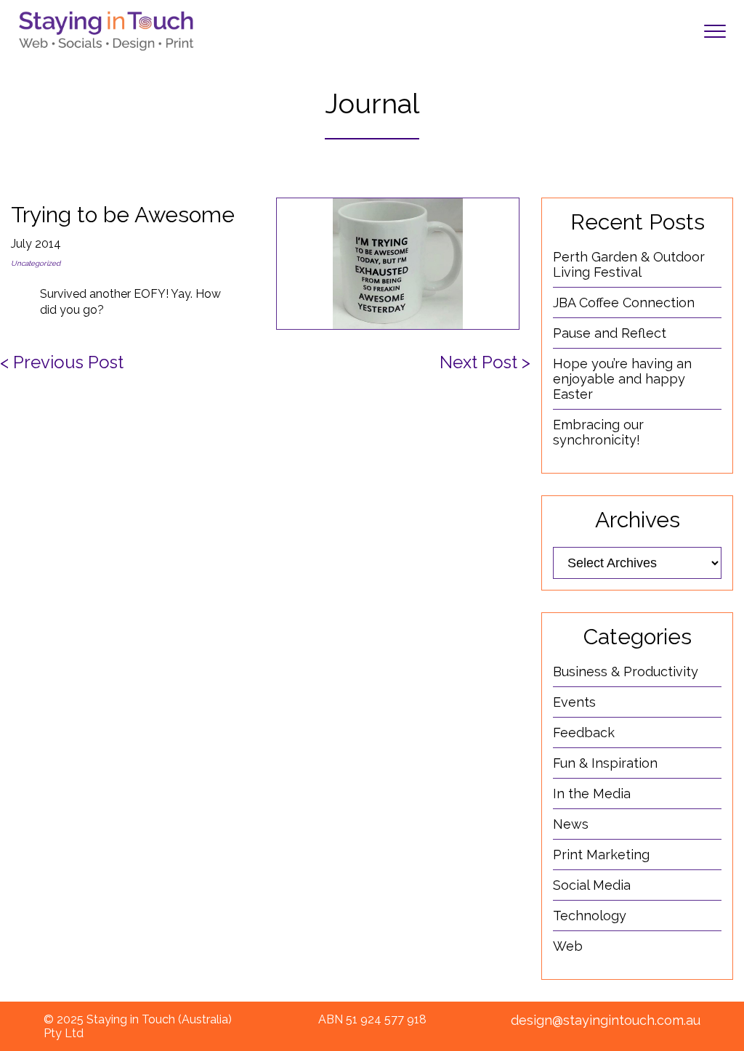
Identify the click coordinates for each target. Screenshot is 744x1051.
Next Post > (485, 362)
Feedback (584, 732)
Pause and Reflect (609, 333)
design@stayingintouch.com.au (605, 1020)
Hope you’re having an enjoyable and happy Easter (622, 379)
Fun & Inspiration (605, 763)
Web (568, 946)
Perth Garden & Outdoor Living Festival (629, 264)
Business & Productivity (625, 671)
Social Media (592, 885)
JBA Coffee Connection (624, 302)
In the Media (592, 793)
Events (574, 702)
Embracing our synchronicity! (598, 432)
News (571, 824)
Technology (589, 915)
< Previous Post (62, 362)
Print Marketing (601, 854)
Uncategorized (35, 263)
